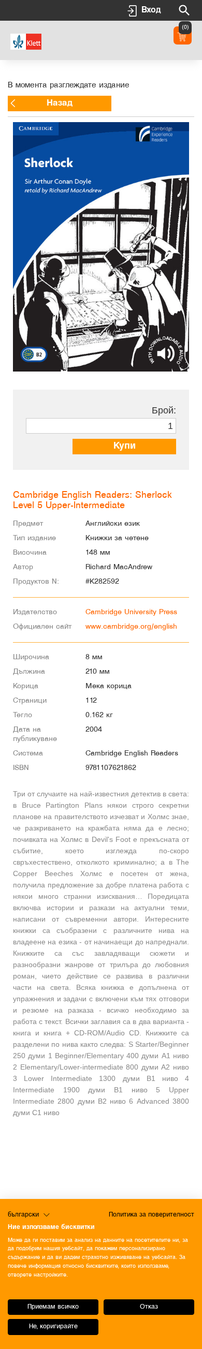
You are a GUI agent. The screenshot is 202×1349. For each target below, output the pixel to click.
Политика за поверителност (151, 1215)
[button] (29, 1215)
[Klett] (25, 40)
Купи (124, 446)
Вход (151, 10)
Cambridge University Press (131, 612)
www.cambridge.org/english (131, 627)
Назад (60, 103)
